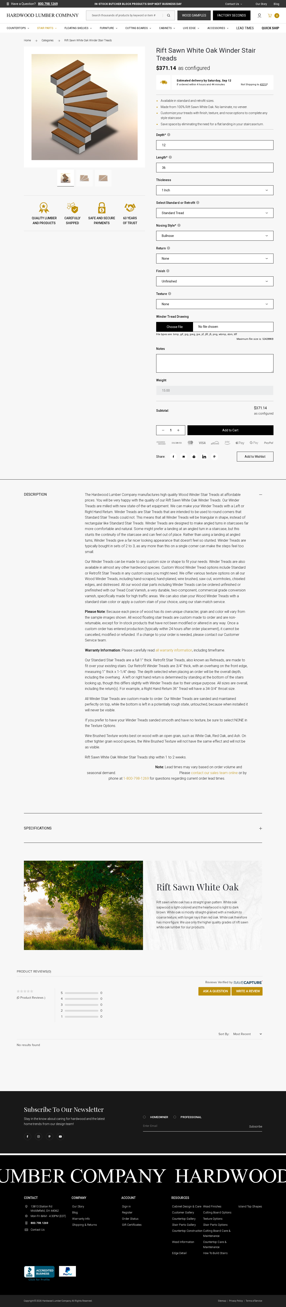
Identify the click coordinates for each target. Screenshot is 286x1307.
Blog (276, 4)
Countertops (16, 28)
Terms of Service (254, 1301)
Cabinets (165, 28)
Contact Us (232, 4)
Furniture (107, 28)
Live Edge (189, 28)
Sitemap (222, 1301)
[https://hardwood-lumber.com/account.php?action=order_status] (259, 15)
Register (127, 1212)
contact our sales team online (214, 773)
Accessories (216, 28)
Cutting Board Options (217, 1212)
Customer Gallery (183, 1212)
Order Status (130, 1218)
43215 (263, 84)
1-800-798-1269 (136, 779)
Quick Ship (270, 28)
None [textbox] (165, 258)
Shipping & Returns (84, 1224)
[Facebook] (27, 1136)
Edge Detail (179, 1253)
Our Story (261, 4)
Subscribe (255, 1126)
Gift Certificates (132, 1224)
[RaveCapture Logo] (248, 982)
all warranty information (174, 650)
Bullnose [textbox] (168, 235)
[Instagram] (38, 1136)
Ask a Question (215, 991)
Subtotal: (162, 410)
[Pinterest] (49, 1136)
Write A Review (247, 991)
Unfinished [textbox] (169, 281)
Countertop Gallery (184, 1218)
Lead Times (245, 28)
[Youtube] (60, 1136)
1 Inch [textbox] (166, 190)
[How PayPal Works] (67, 1271)
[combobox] (214, 190)
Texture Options (213, 1218)
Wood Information (183, 1242)
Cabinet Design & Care (186, 1206)
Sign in (126, 1206)
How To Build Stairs (215, 1253)
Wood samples (194, 15)
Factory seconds (231, 15)
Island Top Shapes (250, 1206)
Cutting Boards (136, 28)
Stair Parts (45, 28)
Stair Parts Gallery (184, 1224)
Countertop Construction (187, 1230)
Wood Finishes (212, 1206)
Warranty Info (81, 1218)
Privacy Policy (236, 1301)
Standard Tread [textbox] (173, 213)
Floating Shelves (76, 28)
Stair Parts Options (215, 1224)
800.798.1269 (48, 4)
